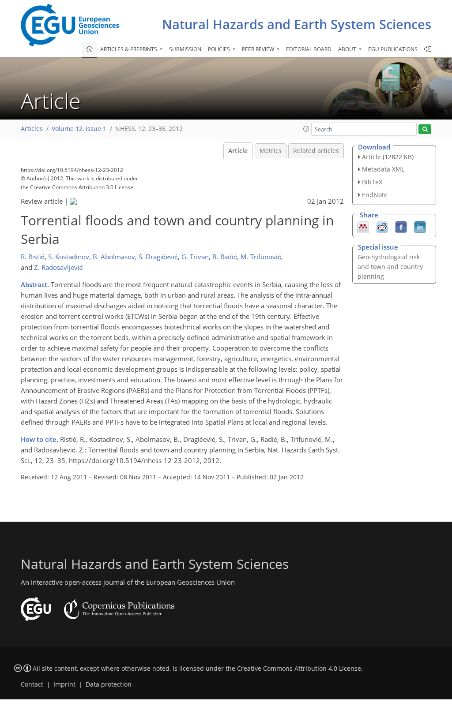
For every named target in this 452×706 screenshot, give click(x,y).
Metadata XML (383, 169)
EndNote (375, 195)
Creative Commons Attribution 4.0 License (299, 668)
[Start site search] (424, 129)
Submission (185, 49)
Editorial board (308, 49)
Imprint (64, 684)
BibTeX (372, 182)
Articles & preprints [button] (129, 49)
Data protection (109, 684)
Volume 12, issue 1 (79, 129)
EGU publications (393, 49)
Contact (32, 684)
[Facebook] (401, 226)
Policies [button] (219, 49)
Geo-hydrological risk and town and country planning (390, 266)
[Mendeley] (363, 226)
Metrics (271, 151)
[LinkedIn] (420, 226)
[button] (306, 129)
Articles (32, 129)
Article (238, 151)
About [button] (348, 49)
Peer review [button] (258, 49)
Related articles (316, 151)
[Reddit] (382, 226)
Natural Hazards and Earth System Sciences (296, 24)
